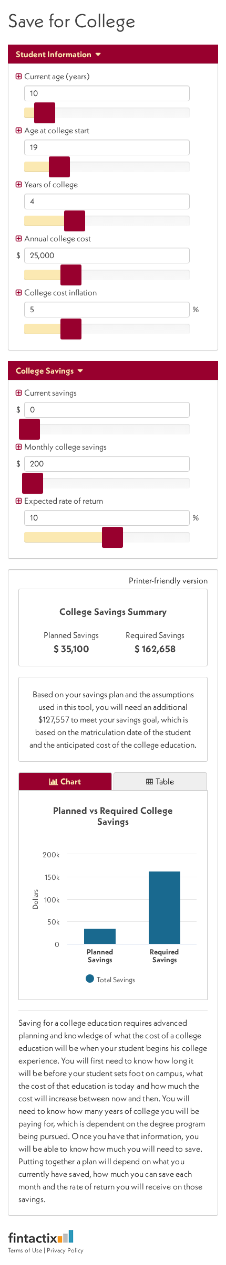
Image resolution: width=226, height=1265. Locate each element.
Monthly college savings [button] (65, 446)
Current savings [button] (50, 392)
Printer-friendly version (168, 580)
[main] (113, 627)
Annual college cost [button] (57, 238)
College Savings (45, 370)
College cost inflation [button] (60, 292)
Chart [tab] (70, 781)
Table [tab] (165, 781)
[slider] (44, 112)
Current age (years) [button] (57, 76)
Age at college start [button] (56, 130)
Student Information (54, 54)
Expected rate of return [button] (63, 500)
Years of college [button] (51, 184)
